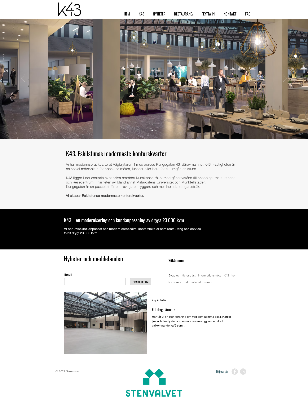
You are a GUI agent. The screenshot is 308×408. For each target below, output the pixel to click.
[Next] (285, 78)
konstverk (174, 282)
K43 (226, 275)
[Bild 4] (156, 130)
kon (234, 275)
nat (186, 282)
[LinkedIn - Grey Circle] (243, 371)
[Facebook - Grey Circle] (235, 371)
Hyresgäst (188, 275)
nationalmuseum (201, 282)
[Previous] (23, 78)
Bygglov (173, 275)
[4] (152, 130)
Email (68, 274)
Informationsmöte (209, 275)
